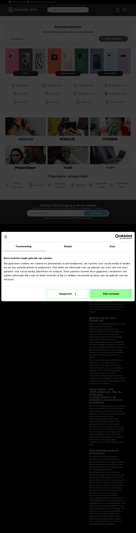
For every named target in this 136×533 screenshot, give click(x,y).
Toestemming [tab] (23, 246)
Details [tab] (68, 246)
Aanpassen (65, 293)
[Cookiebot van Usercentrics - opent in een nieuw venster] (117, 236)
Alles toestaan (111, 293)
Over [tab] (112, 246)
